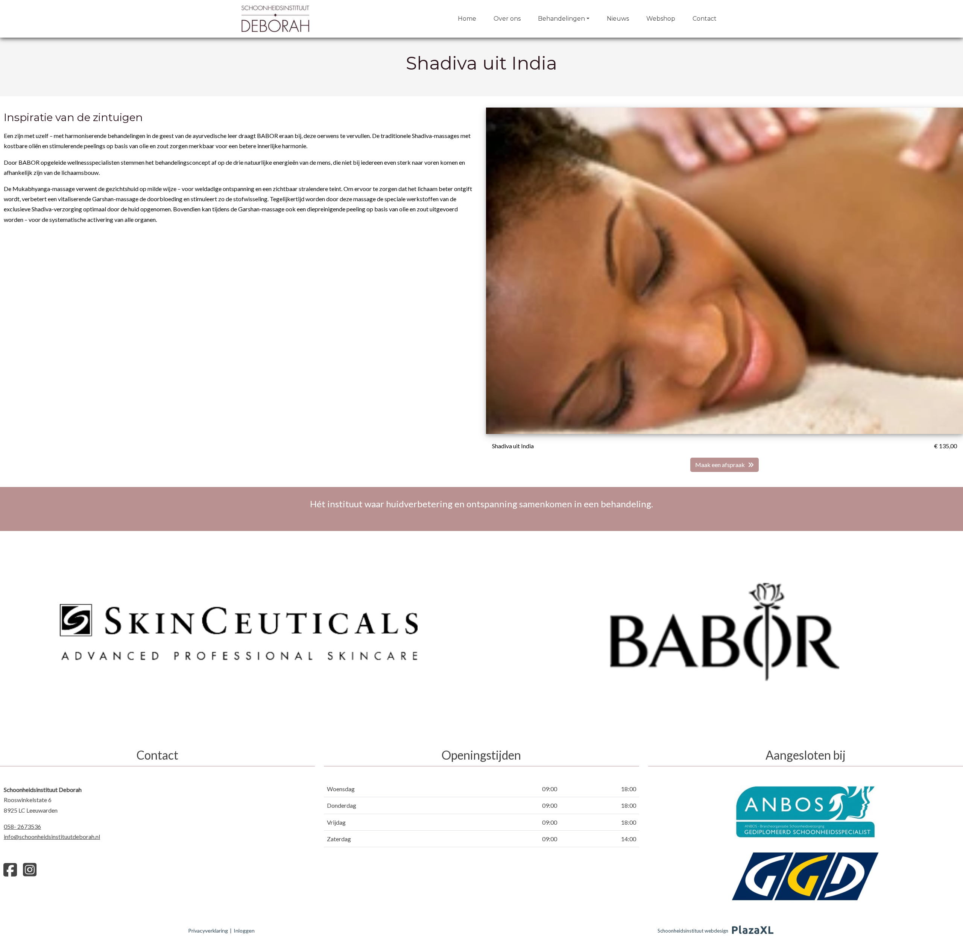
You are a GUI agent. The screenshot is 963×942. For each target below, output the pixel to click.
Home (467, 18)
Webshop (660, 18)
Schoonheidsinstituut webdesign (693, 931)
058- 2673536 (22, 826)
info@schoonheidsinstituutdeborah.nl (52, 836)
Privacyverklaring (208, 930)
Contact (705, 18)
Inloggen (244, 930)
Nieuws (618, 18)
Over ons (507, 18)
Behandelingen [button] (561, 18)
